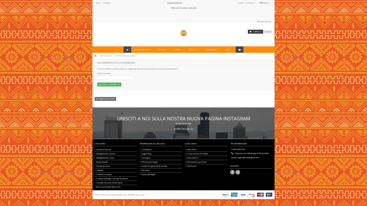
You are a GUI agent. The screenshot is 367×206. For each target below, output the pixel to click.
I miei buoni (191, 166)
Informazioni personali (196, 162)
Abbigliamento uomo (105, 158)
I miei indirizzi (192, 158)
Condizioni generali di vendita (154, 166)
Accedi (240, 3)
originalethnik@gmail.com (248, 157)
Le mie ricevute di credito (197, 153)
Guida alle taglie (148, 174)
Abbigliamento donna (105, 153)
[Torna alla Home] (95, 56)
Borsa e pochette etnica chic (108, 187)
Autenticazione (106, 56)
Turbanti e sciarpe (104, 174)
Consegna (145, 158)
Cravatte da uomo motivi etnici (109, 183)
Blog (98, 3)
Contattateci (146, 149)
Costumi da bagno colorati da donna (112, 178)
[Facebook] (232, 172)
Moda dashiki (102, 162)
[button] (211, 49)
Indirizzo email (103, 73)
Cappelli (99, 170)
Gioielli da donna (103, 149)
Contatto (106, 3)
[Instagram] (238, 172)
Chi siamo (145, 170)
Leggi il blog (146, 153)
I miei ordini (191, 149)
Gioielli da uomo (103, 166)
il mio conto (191, 143)
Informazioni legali (149, 162)
